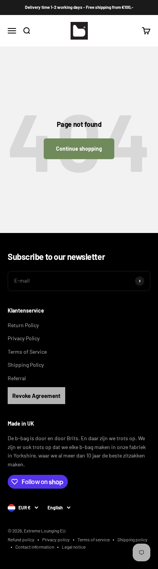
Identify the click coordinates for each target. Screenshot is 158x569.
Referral (17, 378)
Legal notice (74, 546)
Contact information (34, 546)
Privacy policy (56, 539)
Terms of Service (27, 351)
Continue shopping (79, 148)
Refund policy (21, 539)
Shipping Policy (26, 364)
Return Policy (23, 325)
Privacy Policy (24, 338)
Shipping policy (132, 539)
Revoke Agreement (36, 395)
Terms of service (93, 539)
